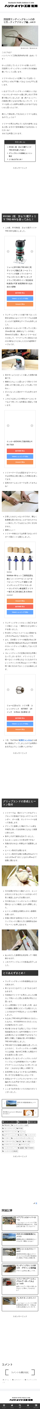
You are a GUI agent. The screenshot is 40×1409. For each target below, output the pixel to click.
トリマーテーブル (9, 1141)
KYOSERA (30, 1148)
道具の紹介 (33, 1122)
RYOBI (20, 1128)
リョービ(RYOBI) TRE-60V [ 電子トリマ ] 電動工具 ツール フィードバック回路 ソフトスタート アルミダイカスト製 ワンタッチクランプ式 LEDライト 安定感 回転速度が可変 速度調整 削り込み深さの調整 (20, 277)
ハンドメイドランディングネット (23, 1138)
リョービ (22, 1132)
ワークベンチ (25, 1145)
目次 (17, 142)
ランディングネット (10, 1122)
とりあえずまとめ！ (16, 159)
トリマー (6, 1138)
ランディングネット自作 (20, 1125)
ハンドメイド (31, 1135)
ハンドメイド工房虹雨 (10, 1151)
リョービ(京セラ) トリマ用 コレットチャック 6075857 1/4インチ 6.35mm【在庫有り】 (20, 709)
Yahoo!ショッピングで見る (20, 298)
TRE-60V (7, 1125)
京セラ (22, 1135)
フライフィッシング (10, 1132)
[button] (36, 723)
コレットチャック (9, 1128)
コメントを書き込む (20, 1372)
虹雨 (19, 1141)
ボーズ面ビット (29, 1141)
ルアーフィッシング (10, 1135)
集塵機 (22, 1148)
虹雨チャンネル (25, 740)
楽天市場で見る (20, 293)
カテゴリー (23, 1122)
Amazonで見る (20, 304)
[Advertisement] (20, 190)
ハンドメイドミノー (10, 1148)
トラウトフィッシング (10, 1145)
